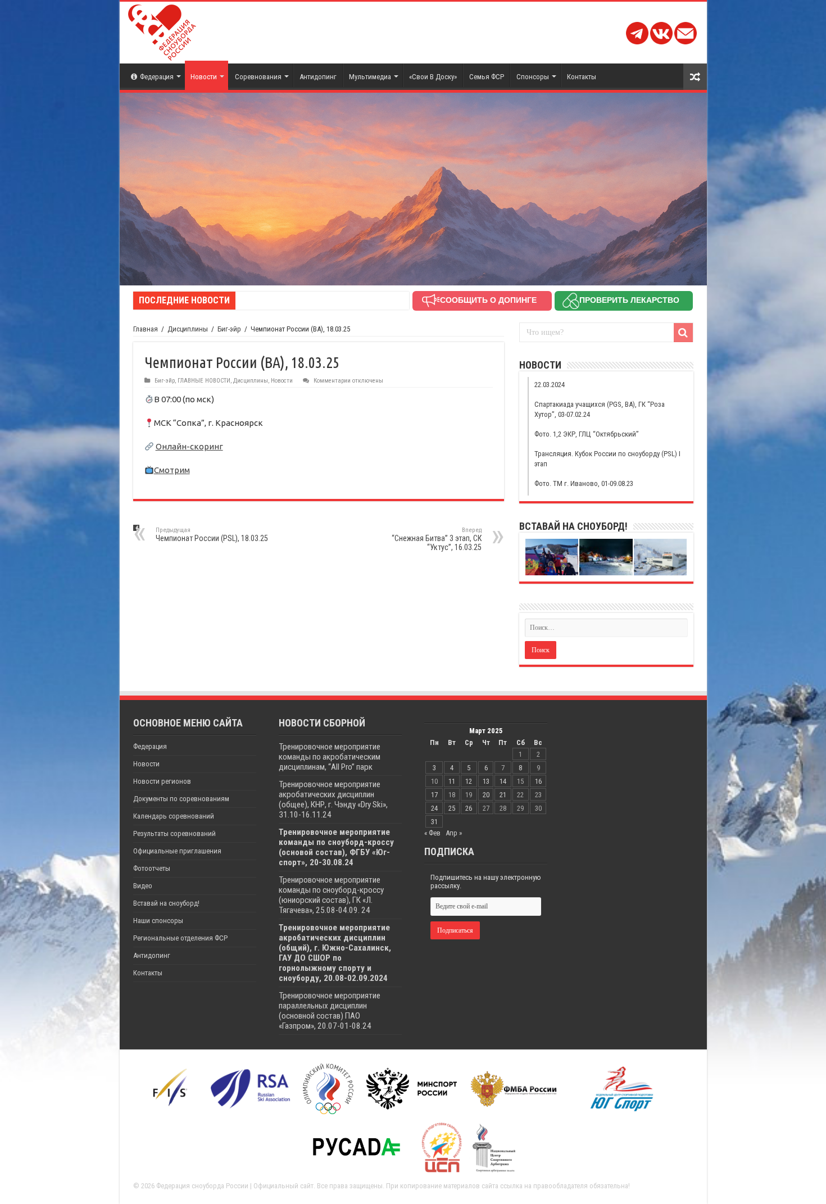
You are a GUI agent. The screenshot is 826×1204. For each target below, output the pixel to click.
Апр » (454, 833)
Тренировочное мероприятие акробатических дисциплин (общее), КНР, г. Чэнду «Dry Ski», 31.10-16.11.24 (333, 799)
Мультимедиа (370, 76)
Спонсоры (532, 76)
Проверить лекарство (629, 300)
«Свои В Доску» (433, 76)
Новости (203, 76)
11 (451, 781)
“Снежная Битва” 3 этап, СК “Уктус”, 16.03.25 (437, 539)
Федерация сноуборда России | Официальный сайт (235, 1186)
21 (503, 794)
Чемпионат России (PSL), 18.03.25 (212, 534)
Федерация (157, 76)
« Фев (432, 833)
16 (538, 781)
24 (434, 808)
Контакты (581, 76)
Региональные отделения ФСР (180, 938)
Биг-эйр (229, 329)
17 (434, 794)
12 (468, 781)
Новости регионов (162, 781)
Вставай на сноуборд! (166, 903)
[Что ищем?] (683, 332)
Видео (142, 886)
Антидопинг (318, 76)
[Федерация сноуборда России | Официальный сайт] (162, 30)
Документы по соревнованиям (181, 798)
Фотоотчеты (151, 868)
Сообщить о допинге (488, 300)
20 (486, 794)
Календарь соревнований (173, 816)
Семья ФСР (486, 76)
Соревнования (258, 76)
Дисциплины (187, 329)
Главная (145, 329)
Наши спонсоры (158, 920)
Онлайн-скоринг (189, 446)
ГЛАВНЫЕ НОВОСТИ (204, 380)
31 (434, 821)
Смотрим (172, 470)
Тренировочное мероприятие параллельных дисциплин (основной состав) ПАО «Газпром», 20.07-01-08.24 (329, 1011)
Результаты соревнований (174, 833)
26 (468, 808)
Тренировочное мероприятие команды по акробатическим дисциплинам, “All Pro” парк (329, 757)
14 (503, 781)
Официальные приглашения (177, 851)
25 (451, 808)
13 (486, 781)
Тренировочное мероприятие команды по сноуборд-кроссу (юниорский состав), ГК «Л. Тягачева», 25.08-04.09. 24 (331, 895)
